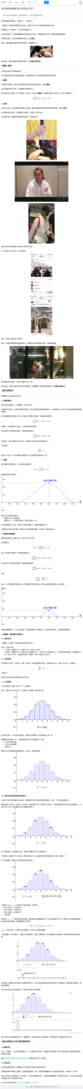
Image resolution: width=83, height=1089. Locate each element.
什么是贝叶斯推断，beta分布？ (28, 1082)
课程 (22, 2)
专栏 (16, 2)
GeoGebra (79, 1033)
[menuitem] (10, 2)
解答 (29, 2)
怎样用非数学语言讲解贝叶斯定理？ (16, 1058)
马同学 (3, 2)
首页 (10, 2)
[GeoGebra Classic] (41, 1011)
